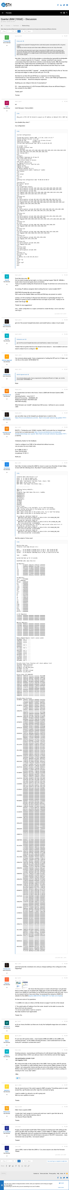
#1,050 (66, 427)
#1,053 (66, 978)
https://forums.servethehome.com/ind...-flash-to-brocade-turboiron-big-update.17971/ (40, 418)
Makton (6, 1055)
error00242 (7, 1132)
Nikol (6, 1041)
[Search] (66, 13)
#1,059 (66, 1126)
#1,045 (66, 334)
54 (22, 31)
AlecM (7, 280)
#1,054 (66, 1021)
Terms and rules (44, 1173)
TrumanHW (6, 41)
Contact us (36, 1173)
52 (16, 31)
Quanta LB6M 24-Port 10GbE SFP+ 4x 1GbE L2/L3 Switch (45, 996)
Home (61, 1173)
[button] (2, 13)
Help (58, 1173)
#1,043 (66, 275)
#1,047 (66, 369)
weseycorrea (7, 395)
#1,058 (66, 1106)
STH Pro (3, 1173)
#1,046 (66, 355)
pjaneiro (7, 1090)
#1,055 (66, 1035)
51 (13, 31)
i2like (7, 1151)
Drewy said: (19, 41)
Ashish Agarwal (7, 360)
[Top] (65, 1173)
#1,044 (66, 320)
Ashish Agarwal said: (22, 374)
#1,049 (66, 413)
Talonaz (6, 983)
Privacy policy (52, 1173)
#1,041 (66, 36)
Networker (7, 1112)
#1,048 (66, 389)
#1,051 (66, 463)
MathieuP (7, 1026)
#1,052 (66, 963)
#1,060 (66, 1146)
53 (19, 31)
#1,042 (66, 101)
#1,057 (66, 1085)
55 (25, 31)
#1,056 (66, 1050)
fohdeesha (6, 325)
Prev (4, 31)
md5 (6, 106)
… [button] (10, 31)
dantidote (7, 468)
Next (29, 31)
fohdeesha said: (21, 339)
